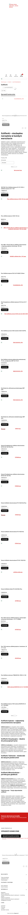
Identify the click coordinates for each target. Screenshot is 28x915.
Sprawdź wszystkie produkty (11, 836)
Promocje (3, 907)
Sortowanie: (3, 160)
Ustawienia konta (4, 878)
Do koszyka (5, 124)
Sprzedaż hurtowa (5, 909)
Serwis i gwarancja (5, 893)
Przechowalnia (4, 880)
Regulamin (3, 892)
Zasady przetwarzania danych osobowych (10, 899)
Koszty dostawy (4, 886)
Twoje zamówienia (5, 877)
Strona (12, 166)
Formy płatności (4, 885)
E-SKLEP (9, 82)
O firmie (2, 908)
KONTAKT (3, 905)
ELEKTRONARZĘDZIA (17, 82)
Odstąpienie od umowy (6, 900)
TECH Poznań (3, 82)
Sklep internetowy (12, 913)
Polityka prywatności (5, 897)
